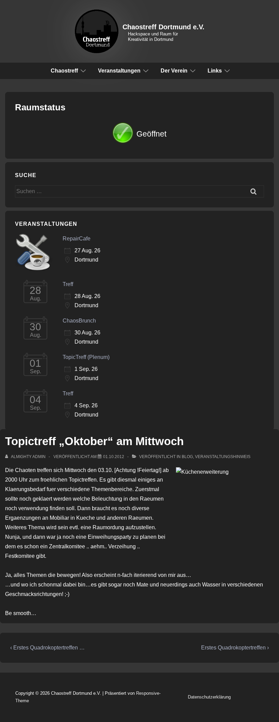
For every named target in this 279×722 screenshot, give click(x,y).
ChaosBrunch (79, 321)
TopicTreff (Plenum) (86, 357)
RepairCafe (77, 238)
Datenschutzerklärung (209, 697)
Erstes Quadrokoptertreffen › (235, 647)
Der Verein (174, 71)
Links (215, 71)
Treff (68, 284)
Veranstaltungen (119, 71)
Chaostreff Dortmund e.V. (163, 27)
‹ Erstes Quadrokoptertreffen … (47, 647)
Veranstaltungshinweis (222, 456)
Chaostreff (64, 71)
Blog (187, 456)
